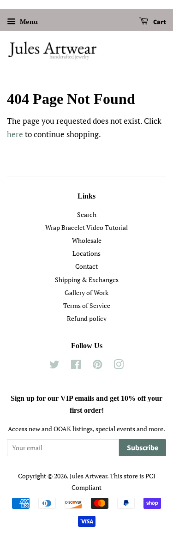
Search (86, 214)
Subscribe (142, 448)
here (15, 134)
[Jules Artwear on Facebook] (76, 366)
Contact (86, 266)
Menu (28, 21)
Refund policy (87, 318)
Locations (86, 253)
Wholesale (86, 240)
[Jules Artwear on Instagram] (118, 366)
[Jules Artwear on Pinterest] (97, 366)
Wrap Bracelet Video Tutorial (86, 227)
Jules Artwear (88, 475)
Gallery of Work (86, 292)
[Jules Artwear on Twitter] (54, 366)
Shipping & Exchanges (87, 279)
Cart (159, 22)
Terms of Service (86, 305)
